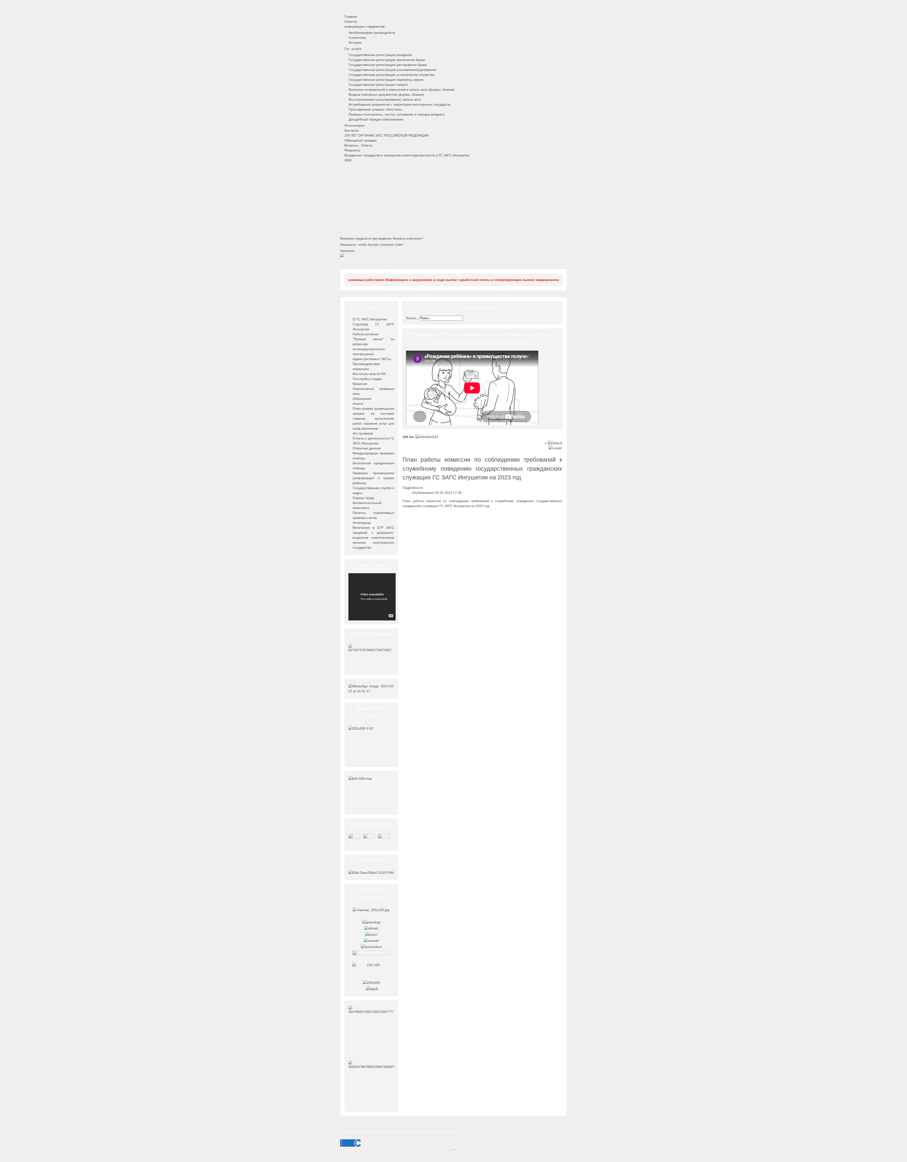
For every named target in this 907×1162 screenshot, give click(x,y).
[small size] (545, 443)
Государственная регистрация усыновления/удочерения (392, 70)
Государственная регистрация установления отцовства (391, 75)
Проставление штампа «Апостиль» (376, 109)
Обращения (362, 398)
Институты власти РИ (369, 374)
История (355, 42)
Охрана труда (363, 498)
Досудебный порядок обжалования (376, 119)
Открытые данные (367, 448)
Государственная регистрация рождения (380, 55)
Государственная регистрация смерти (378, 84)
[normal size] (555, 443)
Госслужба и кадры (367, 379)
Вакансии (360, 384)
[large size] (555, 448)
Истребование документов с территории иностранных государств (399, 104)
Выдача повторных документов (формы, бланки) (386, 94)
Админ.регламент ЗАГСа (372, 359)
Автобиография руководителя (372, 32)
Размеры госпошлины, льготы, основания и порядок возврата (397, 114)
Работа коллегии (366, 334)
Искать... (412, 318)
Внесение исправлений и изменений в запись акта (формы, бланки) (401, 89)
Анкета (358, 403)
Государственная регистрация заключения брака (387, 60)
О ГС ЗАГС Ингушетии (370, 319)
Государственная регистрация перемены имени (386, 80)
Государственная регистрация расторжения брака (388, 65)
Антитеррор (362, 523)
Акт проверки (363, 433)
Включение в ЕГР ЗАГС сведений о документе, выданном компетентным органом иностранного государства (373, 537)
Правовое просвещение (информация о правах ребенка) (373, 478)
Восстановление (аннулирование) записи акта (385, 99)
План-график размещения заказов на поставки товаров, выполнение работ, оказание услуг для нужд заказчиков (373, 418)
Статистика (357, 37)
